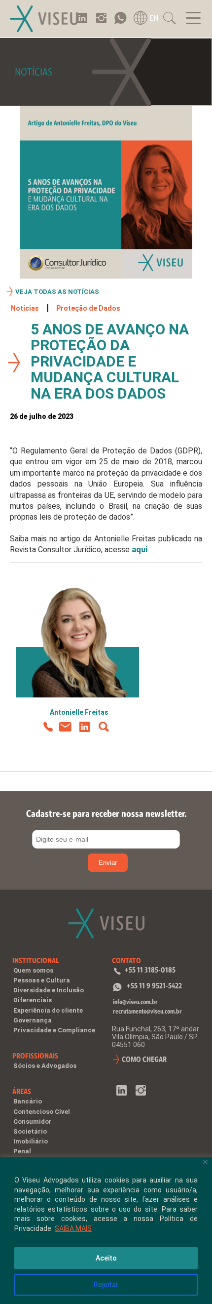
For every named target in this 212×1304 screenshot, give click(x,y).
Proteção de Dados (88, 308)
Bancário (27, 1101)
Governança (32, 1020)
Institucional (35, 960)
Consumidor (32, 1121)
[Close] (205, 1162)
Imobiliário (30, 1141)
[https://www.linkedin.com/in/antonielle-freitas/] (84, 727)
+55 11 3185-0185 (150, 970)
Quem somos (33, 970)
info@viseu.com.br (135, 1002)
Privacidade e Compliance (54, 1030)
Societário (30, 1131)
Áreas (21, 1091)
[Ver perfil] (103, 727)
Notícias (25, 308)
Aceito (106, 1258)
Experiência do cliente (48, 1010)
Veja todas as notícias (57, 291)
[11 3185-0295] (47, 727)
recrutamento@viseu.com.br (147, 1011)
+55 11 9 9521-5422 (154, 985)
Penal (22, 1151)
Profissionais (35, 1055)
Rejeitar (106, 1285)
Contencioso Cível (41, 1111)
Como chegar (144, 1059)
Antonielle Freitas (79, 712)
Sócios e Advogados (44, 1065)
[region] (106, 1230)
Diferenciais (32, 1000)
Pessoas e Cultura (41, 980)
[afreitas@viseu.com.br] (65, 727)
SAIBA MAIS (73, 1228)
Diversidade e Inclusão (48, 990)
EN (154, 18)
